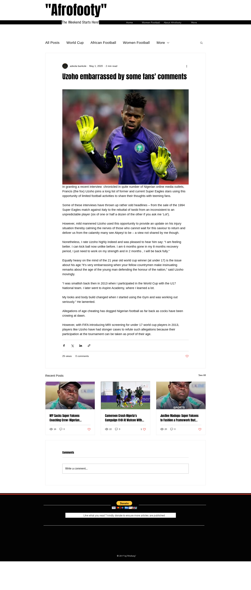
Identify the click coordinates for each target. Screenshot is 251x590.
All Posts (52, 43)
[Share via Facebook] (64, 345)
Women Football (136, 43)
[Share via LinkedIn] (80, 345)
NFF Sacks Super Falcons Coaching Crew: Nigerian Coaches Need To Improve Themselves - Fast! (65, 418)
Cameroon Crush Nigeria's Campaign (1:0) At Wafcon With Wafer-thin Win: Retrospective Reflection (123, 418)
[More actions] (187, 66)
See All (202, 375)
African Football (103, 43)
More (161, 43)
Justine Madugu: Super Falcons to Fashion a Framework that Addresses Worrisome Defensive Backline (180, 418)
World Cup (75, 43)
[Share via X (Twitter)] (72, 345)
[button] (201, 42)
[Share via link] (89, 345)
